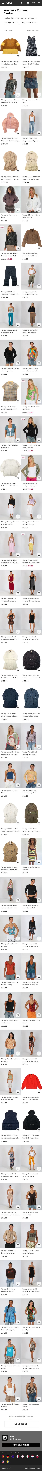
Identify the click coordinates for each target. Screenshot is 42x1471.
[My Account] (28, 3)
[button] (3, 1456)
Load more (21, 1424)
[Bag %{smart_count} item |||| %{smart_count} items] (39, 3)
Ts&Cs (38, 1468)
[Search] (22, 3)
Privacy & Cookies (29, 1468)
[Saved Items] (33, 3)
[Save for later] (17, 56)
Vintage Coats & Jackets (30, 22)
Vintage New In (11, 22)
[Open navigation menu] (3, 3)
